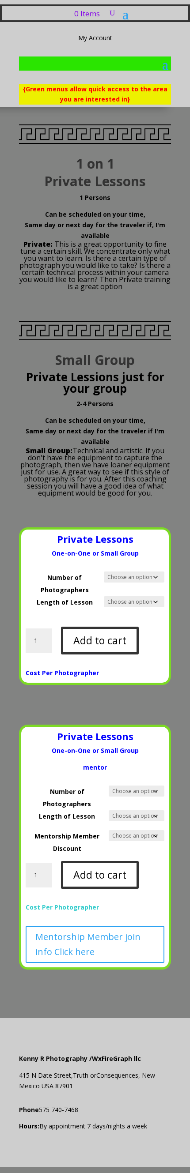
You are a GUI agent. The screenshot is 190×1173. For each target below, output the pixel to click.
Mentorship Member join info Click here (88, 944)
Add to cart (99, 640)
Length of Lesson (65, 602)
